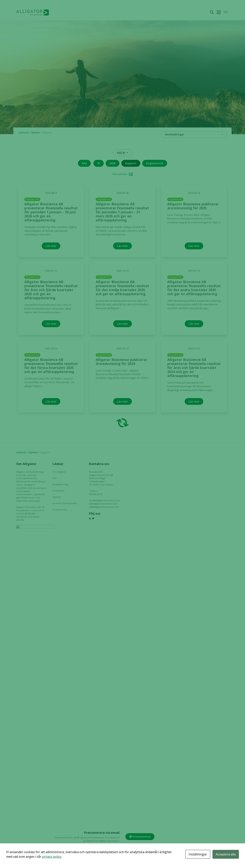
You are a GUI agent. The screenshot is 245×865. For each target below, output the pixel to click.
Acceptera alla (226, 854)
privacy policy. (52, 856)
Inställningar (198, 854)
